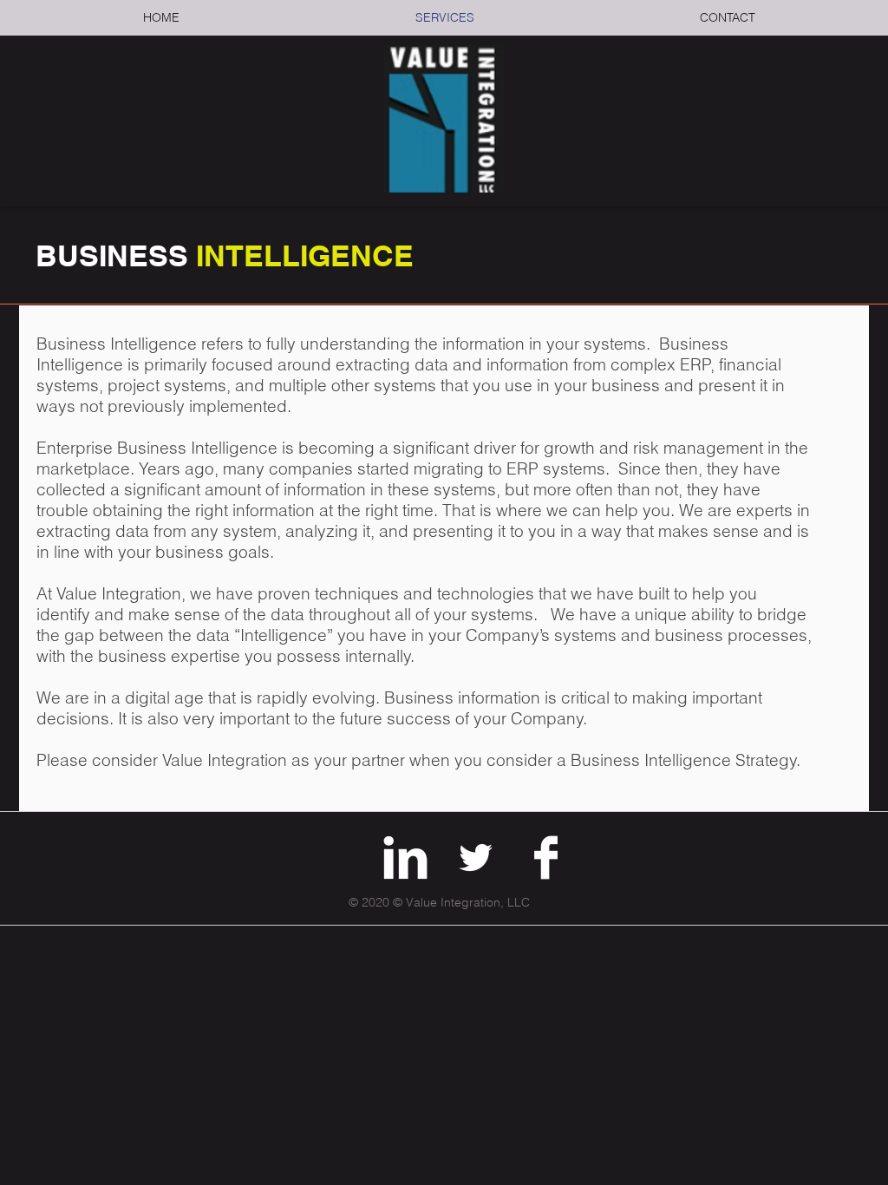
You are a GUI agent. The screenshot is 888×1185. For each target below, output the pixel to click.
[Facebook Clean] (546, 857)
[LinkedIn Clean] (405, 857)
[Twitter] (476, 857)
